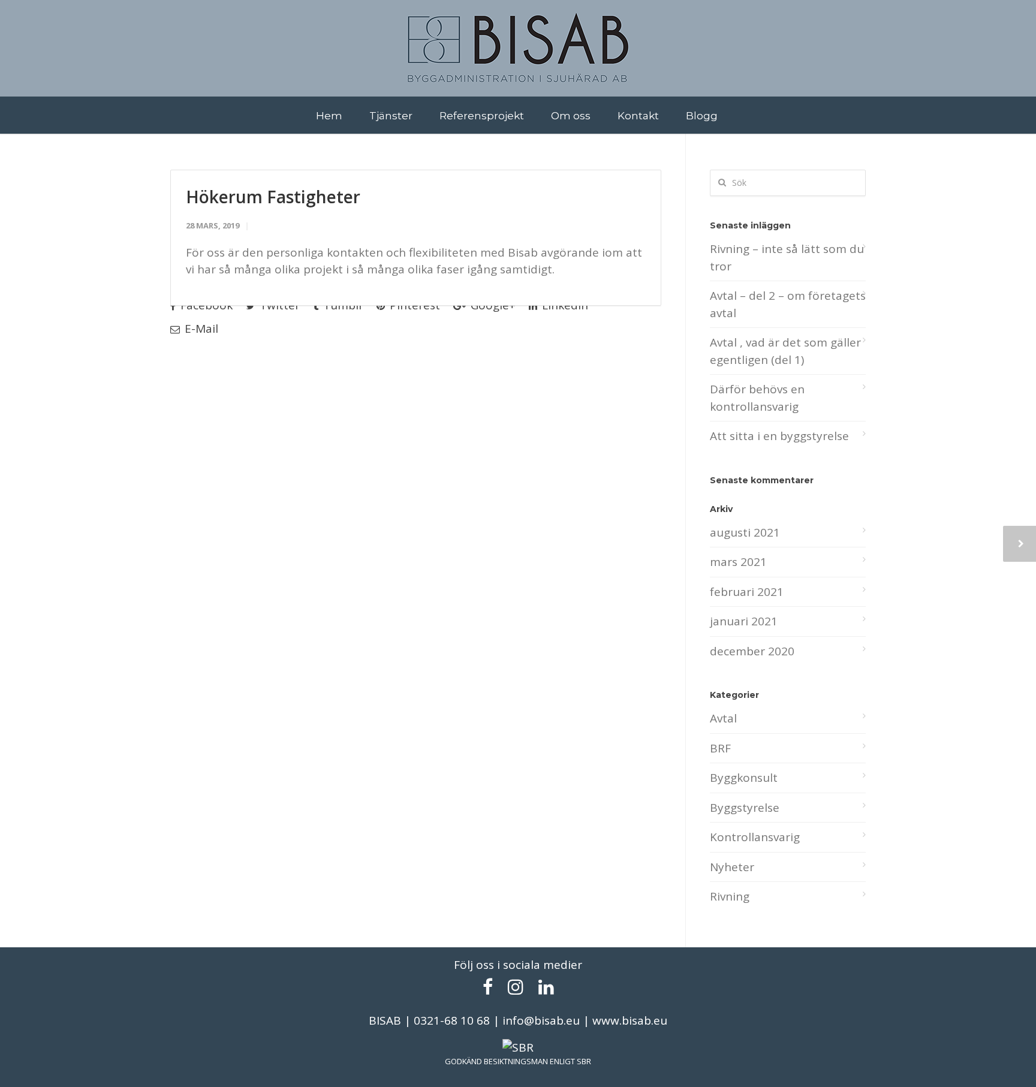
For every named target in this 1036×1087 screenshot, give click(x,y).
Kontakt (638, 115)
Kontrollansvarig (755, 837)
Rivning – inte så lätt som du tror (787, 257)
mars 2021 (738, 562)
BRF (720, 748)
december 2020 (752, 651)
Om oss (571, 115)
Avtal (723, 718)
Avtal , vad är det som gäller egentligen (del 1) (785, 351)
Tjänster (390, 115)
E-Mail (200, 328)
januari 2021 (744, 621)
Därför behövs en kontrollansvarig (757, 397)
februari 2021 (747, 592)
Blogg (702, 115)
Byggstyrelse (744, 807)
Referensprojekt (481, 115)
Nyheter (732, 867)
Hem (329, 115)
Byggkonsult (744, 777)
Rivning (729, 896)
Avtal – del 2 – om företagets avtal (788, 304)
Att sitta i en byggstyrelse (779, 436)
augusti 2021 (745, 532)
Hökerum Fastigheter (273, 196)
